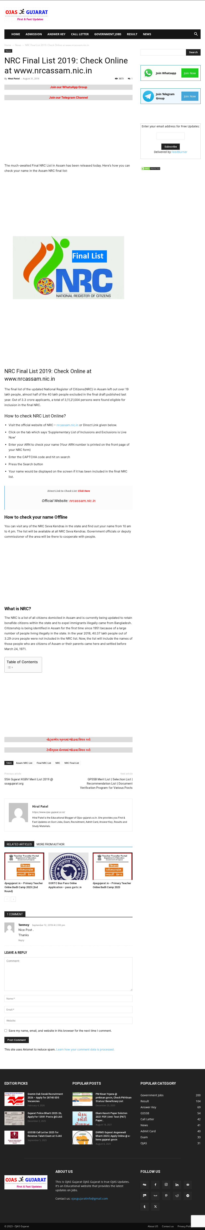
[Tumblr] (145, 1207)
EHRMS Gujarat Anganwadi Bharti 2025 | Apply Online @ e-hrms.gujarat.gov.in (113, 1136)
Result (132, 34)
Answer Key (56, 34)
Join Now (190, 73)
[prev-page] (6, 899)
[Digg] (145, 1185)
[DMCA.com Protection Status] (151, 169)
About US (153, 1226)
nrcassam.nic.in (67, 425)
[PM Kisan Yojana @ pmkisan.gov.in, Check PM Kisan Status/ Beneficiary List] (82, 1099)
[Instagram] (166, 1185)
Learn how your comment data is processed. (85, 1049)
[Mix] (145, 1196)
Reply (21, 940)
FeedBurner (179, 152)
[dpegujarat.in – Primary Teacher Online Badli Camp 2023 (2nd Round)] (24, 866)
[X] (155, 1207)
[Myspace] (155, 1196)
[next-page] (13, 899)
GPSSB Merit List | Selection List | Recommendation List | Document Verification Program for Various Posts (106, 784)
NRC (57, 762)
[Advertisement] (128, 15)
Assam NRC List (24, 762)
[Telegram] (188, 1196)
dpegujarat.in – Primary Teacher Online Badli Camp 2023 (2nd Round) (23, 887)
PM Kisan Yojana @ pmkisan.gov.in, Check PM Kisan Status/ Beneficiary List (114, 1098)
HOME (15, 34)
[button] (196, 34)
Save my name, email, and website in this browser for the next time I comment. (60, 1030)
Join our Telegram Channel (68, 97)
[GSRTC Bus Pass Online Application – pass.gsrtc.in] (68, 866)
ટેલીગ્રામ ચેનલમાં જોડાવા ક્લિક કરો (68, 750)
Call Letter (80, 34)
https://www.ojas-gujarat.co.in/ (48, 812)
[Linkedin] (177, 1185)
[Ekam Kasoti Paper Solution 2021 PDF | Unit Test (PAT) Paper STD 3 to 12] (82, 1118)
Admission (34, 34)
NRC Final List (71, 762)
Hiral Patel (14, 78)
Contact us (168, 1226)
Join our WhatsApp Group (68, 87)
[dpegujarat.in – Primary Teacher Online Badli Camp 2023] (113, 866)
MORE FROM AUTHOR (50, 844)
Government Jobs (107, 34)
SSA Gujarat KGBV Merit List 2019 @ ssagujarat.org (28, 781)
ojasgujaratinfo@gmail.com (89, 1198)
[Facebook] (155, 1185)
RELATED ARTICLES (19, 844)
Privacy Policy (185, 1226)
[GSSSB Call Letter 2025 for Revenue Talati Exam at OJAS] (14, 1137)
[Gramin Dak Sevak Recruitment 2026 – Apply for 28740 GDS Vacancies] (14, 1099)
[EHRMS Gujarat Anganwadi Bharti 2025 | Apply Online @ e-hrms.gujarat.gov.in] (82, 1137)
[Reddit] (177, 1196)
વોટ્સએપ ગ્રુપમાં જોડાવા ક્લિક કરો (68, 739)
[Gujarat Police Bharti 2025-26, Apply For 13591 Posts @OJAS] (14, 1118)
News (147, 34)
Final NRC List (44, 762)
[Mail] (188, 1185)
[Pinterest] (166, 1196)
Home (7, 45)
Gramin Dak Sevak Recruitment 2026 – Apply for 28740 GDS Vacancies (45, 1098)
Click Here (84, 491)
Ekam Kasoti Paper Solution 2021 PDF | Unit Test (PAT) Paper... (111, 1117)
